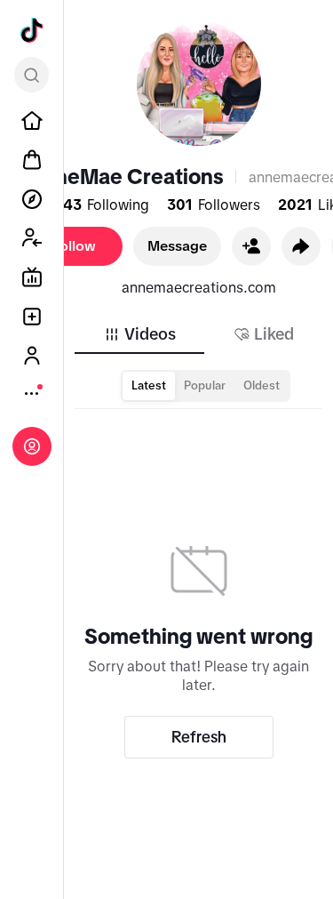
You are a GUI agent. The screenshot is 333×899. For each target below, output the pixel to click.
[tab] (139, 334)
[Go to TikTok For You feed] (32, 30)
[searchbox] (31, 74)
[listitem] (32, 121)
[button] (251, 246)
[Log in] (32, 446)
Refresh (198, 737)
